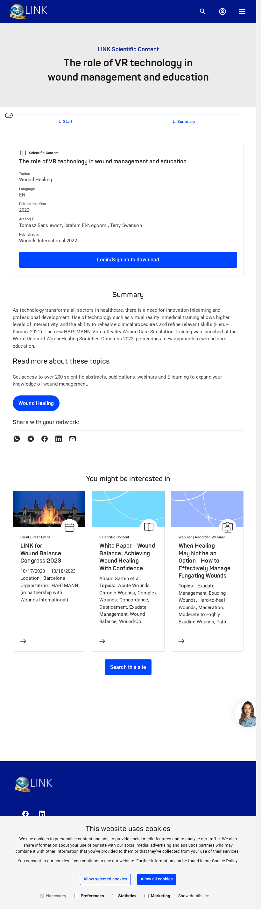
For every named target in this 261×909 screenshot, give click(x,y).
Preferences (92, 896)
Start (67, 121)
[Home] (28, 11)
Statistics (127, 896)
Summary (186, 121)
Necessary (56, 896)
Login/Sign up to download (128, 260)
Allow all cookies (157, 879)
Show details (190, 896)
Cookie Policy (224, 861)
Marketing (160, 896)
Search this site (128, 667)
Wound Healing (36, 403)
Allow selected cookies (105, 879)
